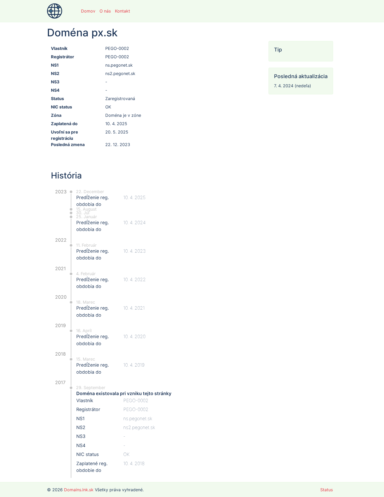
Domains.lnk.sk (79, 489)
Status (326, 489)
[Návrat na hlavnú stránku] (54, 11)
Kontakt (122, 11)
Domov (88, 11)
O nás (105, 11)
